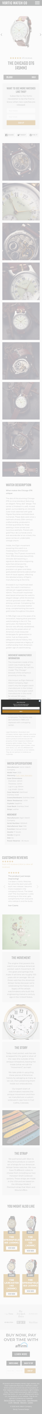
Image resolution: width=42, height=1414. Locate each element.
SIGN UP (21, 711)
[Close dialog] (39, 701)
